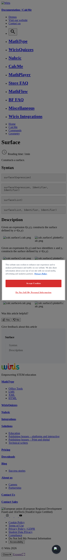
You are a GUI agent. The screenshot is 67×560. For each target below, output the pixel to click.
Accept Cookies (33, 283)
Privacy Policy (40, 274)
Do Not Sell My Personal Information (33, 292)
